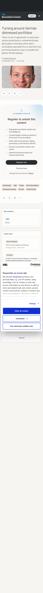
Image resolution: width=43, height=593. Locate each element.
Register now (21, 162)
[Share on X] (9, 93)
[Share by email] (14, 93)
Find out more (21, 168)
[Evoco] (21, 220)
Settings (32, 303)
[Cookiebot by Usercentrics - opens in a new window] (30, 264)
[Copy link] (20, 93)
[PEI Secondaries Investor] (11, 16)
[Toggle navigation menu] (39, 16)
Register (32, 16)
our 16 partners (15, 277)
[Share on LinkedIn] (4, 93)
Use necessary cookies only (21, 326)
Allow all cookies (21, 311)
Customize (20, 318)
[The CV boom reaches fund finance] (21, 244)
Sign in (31, 173)
